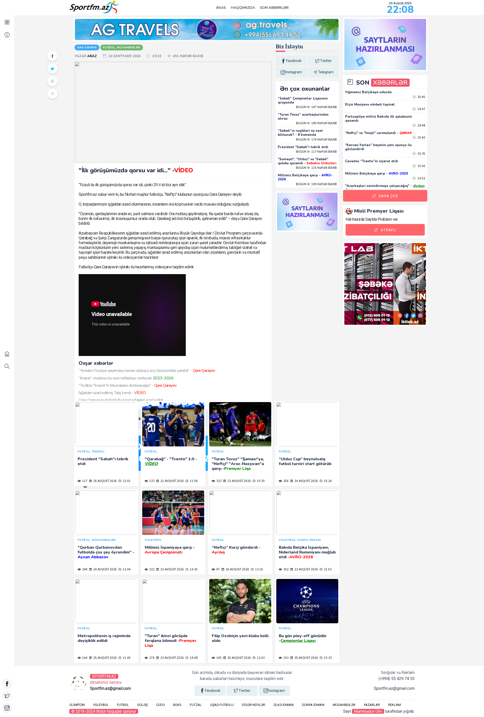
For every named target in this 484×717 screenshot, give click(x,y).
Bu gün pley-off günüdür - (303, 638)
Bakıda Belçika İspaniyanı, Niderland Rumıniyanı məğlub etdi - (307, 552)
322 (151, 569)
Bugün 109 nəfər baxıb (316, 184)
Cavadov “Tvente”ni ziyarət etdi (371, 161)
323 (219, 481)
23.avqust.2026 (239, 481)
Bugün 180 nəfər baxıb (316, 123)
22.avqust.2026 (306, 569)
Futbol (123, 705)
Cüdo (160, 705)
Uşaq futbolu (222, 705)
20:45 (421, 97)
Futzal (196, 705)
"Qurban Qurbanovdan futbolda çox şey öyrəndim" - (106, 552)
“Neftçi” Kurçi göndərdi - (236, 550)
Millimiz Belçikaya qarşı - (305, 177)
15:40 (421, 138)
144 (84, 658)
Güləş (142, 705)
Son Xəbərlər (274, 7)
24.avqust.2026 (306, 481)
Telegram (326, 72)
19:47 (421, 109)
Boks (177, 705)
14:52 (421, 178)
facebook (293, 61)
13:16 (258, 569)
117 (84, 481)
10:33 (327, 658)
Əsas (221, 7)
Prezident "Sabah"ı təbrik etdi (303, 147)
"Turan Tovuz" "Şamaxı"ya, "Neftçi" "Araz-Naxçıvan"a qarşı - (238, 463)
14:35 (193, 569)
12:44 (126, 569)
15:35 (421, 154)
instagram (294, 72)
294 (84, 569)
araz (92, 56)
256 (286, 481)
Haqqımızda (243, 7)
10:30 (260, 481)
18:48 (421, 125)
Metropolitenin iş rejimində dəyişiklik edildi (104, 638)
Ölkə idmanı (284, 705)
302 (286, 569)
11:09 (193, 481)
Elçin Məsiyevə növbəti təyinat (370, 104)
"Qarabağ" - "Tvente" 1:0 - (171, 461)
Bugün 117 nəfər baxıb (316, 152)
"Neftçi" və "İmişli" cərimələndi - (378, 133)
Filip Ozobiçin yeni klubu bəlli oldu (240, 638)
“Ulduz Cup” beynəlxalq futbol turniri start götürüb (305, 461)
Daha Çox (388, 196)
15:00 (421, 166)
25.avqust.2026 (105, 658)
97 (218, 569)
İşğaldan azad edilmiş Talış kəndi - (112, 393)
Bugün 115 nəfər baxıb (316, 168)
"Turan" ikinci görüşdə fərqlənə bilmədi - (170, 640)
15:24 (327, 481)
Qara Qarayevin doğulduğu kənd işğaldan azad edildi (121, 400)
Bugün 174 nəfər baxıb (316, 140)
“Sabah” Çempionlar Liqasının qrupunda (303, 100)
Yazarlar (372, 705)
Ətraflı (388, 230)
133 (151, 481)
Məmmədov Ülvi (368, 711)
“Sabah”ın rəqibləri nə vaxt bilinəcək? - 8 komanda (300, 132)
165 (219, 658)
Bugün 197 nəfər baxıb (316, 107)
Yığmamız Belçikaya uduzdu (368, 92)
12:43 (260, 658)
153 (286, 658)
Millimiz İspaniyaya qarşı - (170, 550)
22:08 (400, 9)
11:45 (126, 658)
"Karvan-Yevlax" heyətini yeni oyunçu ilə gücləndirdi (378, 147)
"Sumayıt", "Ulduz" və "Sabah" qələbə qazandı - (307, 161)
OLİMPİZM (77, 705)
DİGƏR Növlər (253, 705)
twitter (326, 61)
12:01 (126, 481)
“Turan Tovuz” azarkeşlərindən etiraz (303, 116)
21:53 (327, 569)
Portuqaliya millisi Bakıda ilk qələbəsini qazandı (378, 118)
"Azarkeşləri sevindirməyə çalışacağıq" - (385, 188)
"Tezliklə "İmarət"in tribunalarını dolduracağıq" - (128, 385)
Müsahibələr (344, 705)
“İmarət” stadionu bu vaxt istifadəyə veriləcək (126, 378)
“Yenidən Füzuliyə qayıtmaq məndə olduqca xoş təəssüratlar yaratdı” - (147, 370)
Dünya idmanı (313, 705)
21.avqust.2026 (172, 481)
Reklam (394, 705)
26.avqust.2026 (105, 481)
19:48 (193, 658)
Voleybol (101, 705)
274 (151, 658)
